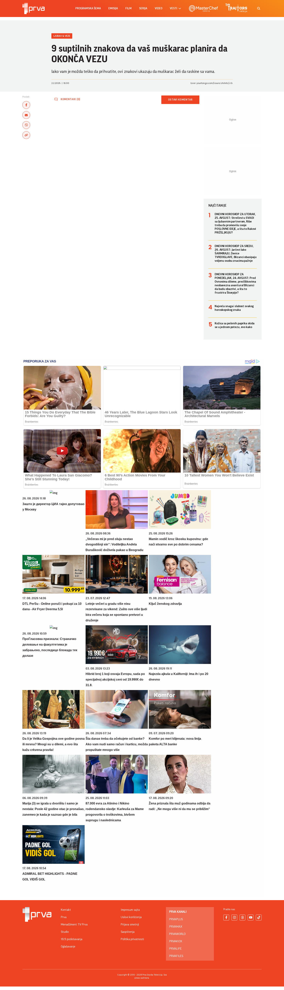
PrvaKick (175, 941)
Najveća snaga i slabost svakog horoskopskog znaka (234, 308)
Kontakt (66, 909)
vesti (173, 8)
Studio (65, 931)
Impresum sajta (130, 909)
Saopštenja (127, 931)
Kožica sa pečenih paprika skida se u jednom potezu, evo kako (234, 325)
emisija (113, 8)
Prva (63, 917)
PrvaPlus (176, 919)
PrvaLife (175, 948)
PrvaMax (175, 926)
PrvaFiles (176, 956)
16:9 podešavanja (71, 939)
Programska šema (88, 8)
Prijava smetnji (130, 924)
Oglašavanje (68, 946)
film (128, 8)
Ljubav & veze (62, 35)
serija (143, 8)
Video (158, 8)
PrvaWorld (177, 933)
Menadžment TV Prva (74, 924)
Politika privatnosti (132, 939)
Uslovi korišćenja (131, 917)
